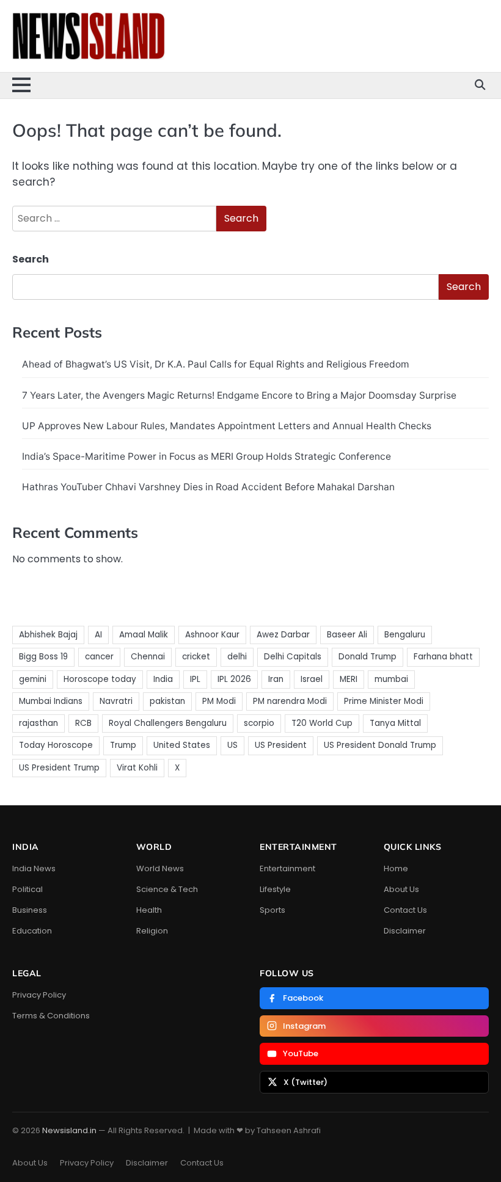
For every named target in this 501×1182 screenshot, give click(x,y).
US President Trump (59, 768)
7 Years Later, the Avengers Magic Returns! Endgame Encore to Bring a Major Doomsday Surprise (239, 395)
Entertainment (287, 868)
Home (396, 868)
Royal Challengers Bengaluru (168, 723)
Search (30, 259)
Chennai (148, 656)
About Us (401, 889)
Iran (275, 679)
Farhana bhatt (443, 656)
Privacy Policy (39, 995)
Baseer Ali (347, 634)
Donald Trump (367, 656)
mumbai (391, 679)
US (232, 745)
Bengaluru (404, 634)
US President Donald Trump (380, 745)
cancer (99, 656)
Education (32, 931)
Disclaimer (405, 931)
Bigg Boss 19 (43, 656)
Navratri (116, 701)
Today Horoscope (56, 745)
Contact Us (405, 910)
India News (34, 868)
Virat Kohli (137, 768)
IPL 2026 (234, 679)
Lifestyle (275, 889)
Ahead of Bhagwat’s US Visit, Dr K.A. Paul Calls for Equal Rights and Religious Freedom (215, 364)
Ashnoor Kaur (212, 634)
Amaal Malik (143, 634)
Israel (312, 679)
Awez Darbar (283, 634)
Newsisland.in (69, 1130)
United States (181, 745)
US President (281, 745)
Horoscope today (100, 679)
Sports (272, 910)
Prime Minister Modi (383, 701)
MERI (348, 679)
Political (27, 889)
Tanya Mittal (395, 723)
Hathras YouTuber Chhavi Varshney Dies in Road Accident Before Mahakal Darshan (208, 487)
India (163, 679)
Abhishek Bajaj (48, 634)
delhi (237, 656)
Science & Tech (167, 889)
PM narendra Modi (290, 701)
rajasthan (38, 723)
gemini (32, 679)
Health (149, 910)
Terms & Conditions (51, 1015)
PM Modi (219, 701)
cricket (196, 656)
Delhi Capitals (292, 656)
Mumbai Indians (50, 701)
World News (160, 868)
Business (29, 910)
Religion (152, 931)
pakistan (167, 701)
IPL (195, 679)
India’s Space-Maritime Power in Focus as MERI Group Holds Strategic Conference (206, 456)
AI (98, 634)
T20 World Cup (322, 723)
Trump (123, 745)
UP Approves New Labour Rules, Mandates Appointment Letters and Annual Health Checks (226, 426)
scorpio (259, 723)
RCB (83, 723)
